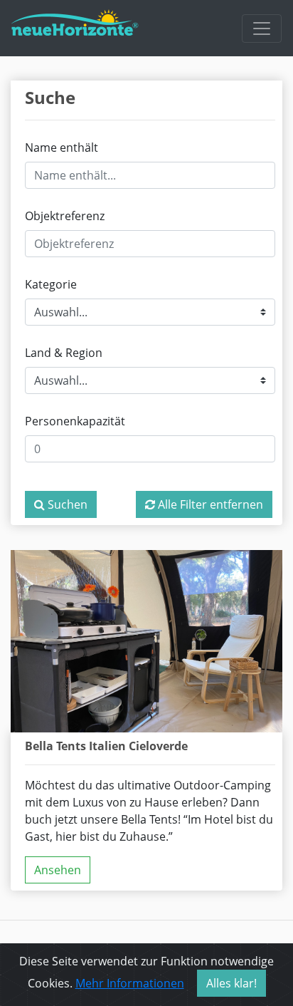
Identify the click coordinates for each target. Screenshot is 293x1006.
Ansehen (57, 870)
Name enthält (61, 147)
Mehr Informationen (129, 983)
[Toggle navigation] (262, 28)
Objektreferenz (65, 216)
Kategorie (51, 284)
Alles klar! (231, 983)
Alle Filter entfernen (209, 504)
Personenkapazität (75, 421)
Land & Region (63, 353)
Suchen (66, 504)
